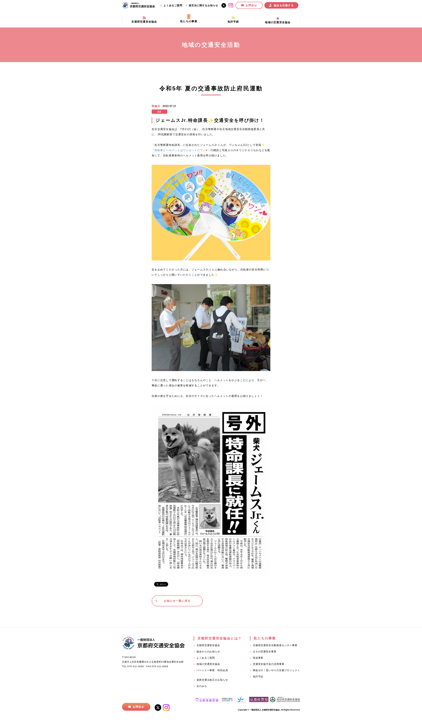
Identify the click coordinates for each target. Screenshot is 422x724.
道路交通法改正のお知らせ (212, 679)
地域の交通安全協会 (208, 664)
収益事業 (258, 657)
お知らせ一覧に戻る (177, 600)
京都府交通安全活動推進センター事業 (275, 645)
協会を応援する (284, 5)
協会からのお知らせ (208, 651)
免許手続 (258, 676)
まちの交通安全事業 (264, 651)
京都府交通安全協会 (208, 645)
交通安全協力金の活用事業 (268, 664)
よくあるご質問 (173, 5)
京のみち (201, 686)
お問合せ (251, 5)
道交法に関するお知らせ (203, 5)
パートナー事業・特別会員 (212, 670)
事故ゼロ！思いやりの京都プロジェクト (276, 670)
